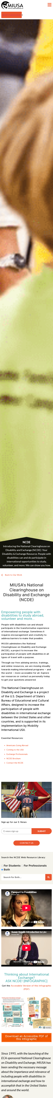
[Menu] (49, 5)
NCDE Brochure (13, 758)
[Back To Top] (45, 1090)
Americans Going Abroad (17, 745)
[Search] (48, 877)
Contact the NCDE (14, 763)
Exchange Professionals (17, 754)
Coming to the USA (15, 750)
